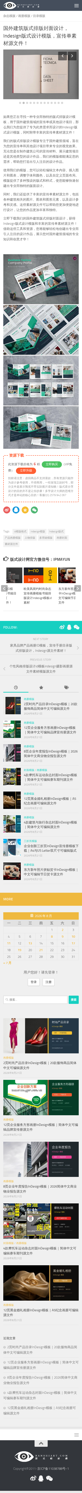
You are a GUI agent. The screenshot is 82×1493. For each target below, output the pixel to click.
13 (62, 103)
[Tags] (66, 688)
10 (52, 103)
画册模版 (24, 16)
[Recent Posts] (15, 688)
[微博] (6, 509)
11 (55, 103)
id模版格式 (20, 531)
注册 (48, 982)
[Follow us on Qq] (69, 627)
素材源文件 (11, 544)
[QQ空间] (25, 509)
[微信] (34, 509)
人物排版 (30, 537)
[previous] (4, 588)
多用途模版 (45, 537)
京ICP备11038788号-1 (53, 1469)
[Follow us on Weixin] (76, 627)
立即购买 (52, 464)
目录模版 (39, 16)
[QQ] (15, 509)
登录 (34, 982)
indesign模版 (38, 531)
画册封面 (62, 537)
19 (19, 950)
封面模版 (29, 770)
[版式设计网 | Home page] (27, 5)
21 (41, 950)
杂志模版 (9, 16)
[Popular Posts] (41, 688)
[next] (77, 588)
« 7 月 (7, 963)
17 (73, 943)
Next (72, 56)
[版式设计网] (62, 627)
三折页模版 (30, 841)
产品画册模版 (13, 537)
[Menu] (76, 5)
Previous (62, 56)
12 (59, 103)
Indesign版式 (56, 531)
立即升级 (26, 470)
